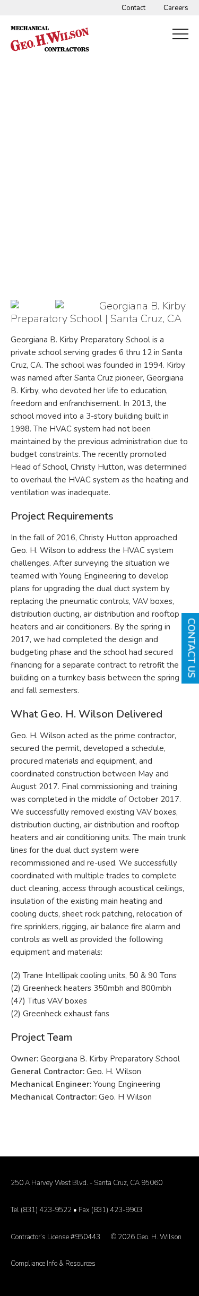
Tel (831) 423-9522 (41, 1210)
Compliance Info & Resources (53, 1263)
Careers (175, 8)
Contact (133, 8)
